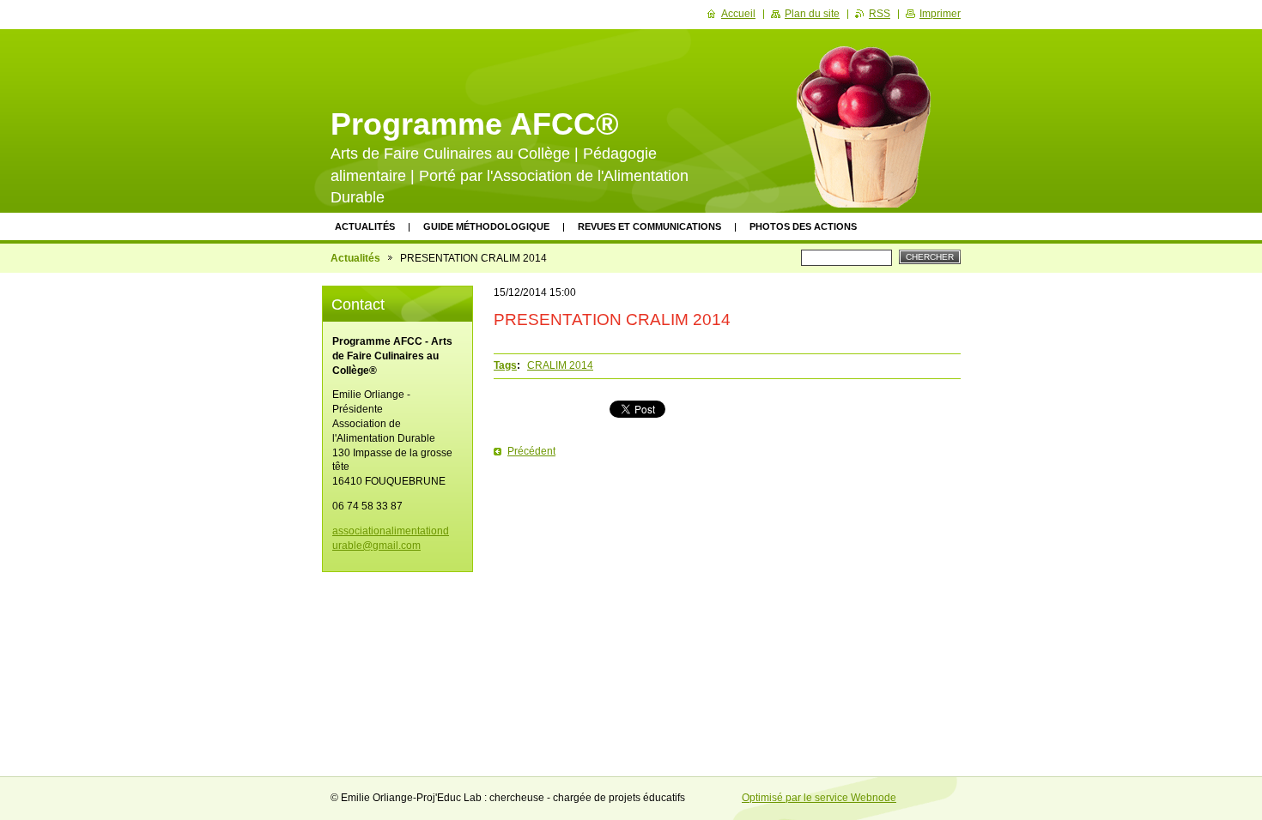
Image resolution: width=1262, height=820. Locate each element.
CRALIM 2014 (560, 365)
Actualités (365, 226)
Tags (505, 365)
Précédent (531, 451)
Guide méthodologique (486, 226)
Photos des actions (803, 226)
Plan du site (812, 14)
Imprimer (940, 14)
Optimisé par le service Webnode (819, 798)
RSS (879, 14)
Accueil (738, 14)
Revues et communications (649, 226)
